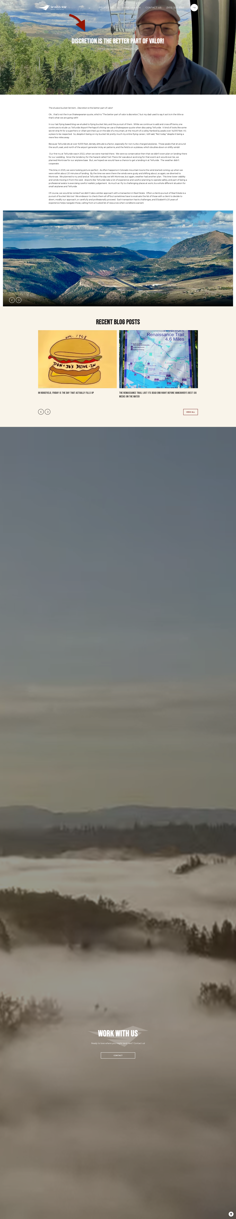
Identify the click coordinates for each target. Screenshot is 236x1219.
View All (190, 412)
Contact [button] (118, 1055)
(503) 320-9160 (175, 7)
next (18, 300)
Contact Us (154, 7)
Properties (107, 7)
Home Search (131, 7)
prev (12, 300)
